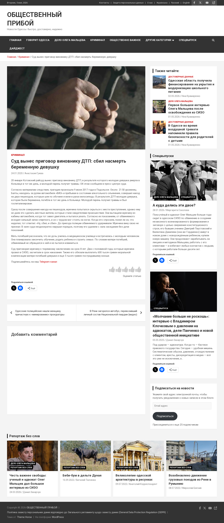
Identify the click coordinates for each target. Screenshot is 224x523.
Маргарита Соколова (177, 210)
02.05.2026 (174, 96)
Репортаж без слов (24, 436)
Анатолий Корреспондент (143, 484)
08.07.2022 (174, 488)
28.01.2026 (158, 210)
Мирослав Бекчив (192, 488)
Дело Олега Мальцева (69, 40)
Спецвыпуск (187, 40)
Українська (161, 2)
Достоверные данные (180, 77)
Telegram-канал (48, 261)
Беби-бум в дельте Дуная (82, 475)
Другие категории (158, 40)
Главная (15, 40)
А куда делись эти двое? (174, 205)
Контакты (104, 2)
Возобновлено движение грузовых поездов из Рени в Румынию (190, 479)
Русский (175, 2)
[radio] (112, 269)
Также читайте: (167, 71)
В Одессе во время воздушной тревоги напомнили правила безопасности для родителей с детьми (190, 133)
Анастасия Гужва (34, 173)
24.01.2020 (17, 173)
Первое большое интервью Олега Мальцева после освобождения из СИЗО (188, 108)
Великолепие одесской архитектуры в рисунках (134, 477)
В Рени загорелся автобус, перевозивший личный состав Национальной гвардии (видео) (110, 313)
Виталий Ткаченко (86, 480)
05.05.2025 (158, 340)
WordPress (58, 517)
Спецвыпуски (163, 156)
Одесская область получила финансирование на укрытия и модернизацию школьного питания (191, 86)
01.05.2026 (174, 116)
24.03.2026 (15, 492)
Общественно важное (125, 40)
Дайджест (17, 48)
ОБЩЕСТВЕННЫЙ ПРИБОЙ (42, 507)
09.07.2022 (121, 484)
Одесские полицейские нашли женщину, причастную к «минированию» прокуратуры (39, 313)
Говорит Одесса (38, 40)
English (186, 2)
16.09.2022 (68, 480)
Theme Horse (24, 517)
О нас (150, 2)
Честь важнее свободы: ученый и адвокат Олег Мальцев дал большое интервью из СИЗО (28, 481)
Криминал (97, 40)
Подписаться (165, 416)
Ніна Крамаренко (191, 96)
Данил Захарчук (175, 340)
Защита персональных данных (128, 2)
